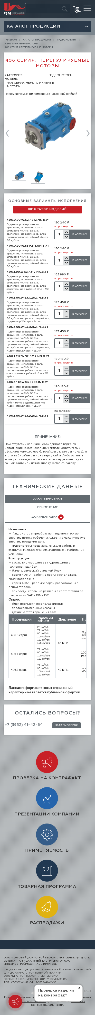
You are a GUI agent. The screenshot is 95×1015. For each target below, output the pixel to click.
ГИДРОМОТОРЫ (66, 40)
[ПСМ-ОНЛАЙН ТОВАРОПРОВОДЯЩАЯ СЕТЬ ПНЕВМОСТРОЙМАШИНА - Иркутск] (15, 4)
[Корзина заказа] (77, 9)
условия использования (28, 1001)
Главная (11, 40)
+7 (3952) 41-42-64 (24, 725)
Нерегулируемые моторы (21, 43)
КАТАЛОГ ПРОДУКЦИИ (37, 40)
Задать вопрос (66, 725)
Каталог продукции (33, 26)
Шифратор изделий (47, 209)
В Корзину (79, 234)
